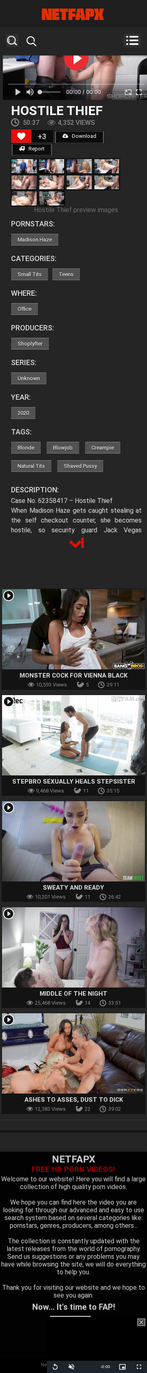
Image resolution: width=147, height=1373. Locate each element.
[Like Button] (21, 136)
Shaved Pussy (80, 466)
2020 (23, 413)
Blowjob (63, 448)
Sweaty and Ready (73, 887)
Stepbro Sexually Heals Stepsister (73, 781)
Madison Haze (35, 240)
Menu (132, 40)
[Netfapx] (73, 14)
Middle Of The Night (73, 993)
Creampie (102, 448)
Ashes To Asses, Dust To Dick (73, 1099)
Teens (66, 274)
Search (12, 40)
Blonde (26, 448)
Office (24, 309)
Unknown (29, 378)
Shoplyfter (30, 344)
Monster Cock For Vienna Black (73, 675)
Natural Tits (31, 466)
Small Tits (30, 274)
